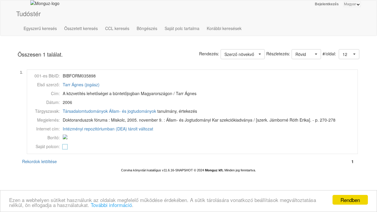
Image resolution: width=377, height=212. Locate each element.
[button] (349, 54)
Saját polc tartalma (182, 28)
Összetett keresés (81, 28)
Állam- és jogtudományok (132, 111)
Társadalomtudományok (85, 111)
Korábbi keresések (224, 28)
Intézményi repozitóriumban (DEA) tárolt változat (108, 129)
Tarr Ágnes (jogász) (81, 84)
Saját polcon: (48, 146)
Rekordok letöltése (39, 161)
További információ (111, 204)
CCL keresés (117, 28)
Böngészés (147, 28)
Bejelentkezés (327, 4)
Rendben (350, 199)
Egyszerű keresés (40, 28)
